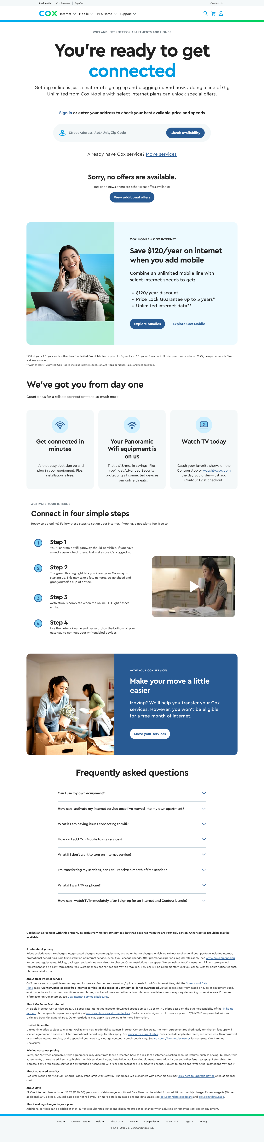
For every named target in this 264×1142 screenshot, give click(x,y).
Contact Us (216, 3)
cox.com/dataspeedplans (176, 1097)
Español (79, 3)
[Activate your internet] (193, 586)
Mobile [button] (84, 13)
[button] (206, 13)
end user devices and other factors (108, 1013)
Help (98, 1121)
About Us (115, 1121)
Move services (161, 154)
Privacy (203, 1121)
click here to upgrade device (196, 1076)
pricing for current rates (143, 1034)
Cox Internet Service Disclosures (88, 996)
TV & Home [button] (104, 13)
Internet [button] (65, 13)
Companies (150, 1121)
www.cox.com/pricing (220, 958)
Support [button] (125, 13)
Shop (59, 1121)
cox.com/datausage (211, 1097)
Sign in (65, 113)
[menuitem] (68, 14)
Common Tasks (79, 1121)
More (132, 1121)
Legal (188, 1121)
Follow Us (170, 1121)
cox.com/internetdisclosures (172, 1038)
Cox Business (63, 3)
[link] (132, 197)
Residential (45, 3)
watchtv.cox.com (217, 470)
